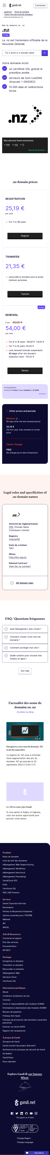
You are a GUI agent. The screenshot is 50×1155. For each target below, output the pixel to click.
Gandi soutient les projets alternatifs (19, 1045)
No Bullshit (7, 1053)
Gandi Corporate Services (14, 903)
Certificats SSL (9, 888)
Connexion (40, 5)
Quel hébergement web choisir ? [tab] (25, 629)
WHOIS (6, 927)
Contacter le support (12, 938)
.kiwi (8, 144)
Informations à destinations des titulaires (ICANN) (25, 1008)
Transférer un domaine (13, 965)
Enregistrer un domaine (13, 961)
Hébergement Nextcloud (14, 872)
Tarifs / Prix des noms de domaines (18, 15)
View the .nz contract (20, 566)
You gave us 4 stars (25, 1117)
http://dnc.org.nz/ (18, 557)
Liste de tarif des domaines (15, 860)
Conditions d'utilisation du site (16, 996)
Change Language (25, 1142)
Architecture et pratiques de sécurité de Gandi (24, 1049)
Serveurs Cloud (9, 977)
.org (16, 144)
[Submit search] (45, 53)
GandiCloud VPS (10, 880)
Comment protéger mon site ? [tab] (24, 647)
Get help (25, 670)
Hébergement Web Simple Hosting (18, 864)
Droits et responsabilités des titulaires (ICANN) (23, 1004)
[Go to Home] (15, 5)
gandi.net (8, 12)
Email (5, 884)
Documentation (9, 946)
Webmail (6, 919)
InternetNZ (14, 539)
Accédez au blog (25, 712)
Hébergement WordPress (14, 868)
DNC (11, 527)
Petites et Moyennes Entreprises (17, 911)
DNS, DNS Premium (11, 892)
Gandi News (8, 1057)
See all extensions (36, 150)
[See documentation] (16, 418)
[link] (12, 1113)
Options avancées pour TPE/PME (17, 915)
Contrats (7, 1000)
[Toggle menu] (4, 5)
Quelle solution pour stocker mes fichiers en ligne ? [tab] (26, 657)
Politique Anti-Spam (11, 1016)
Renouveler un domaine (13, 969)
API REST (7, 950)
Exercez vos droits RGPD (14, 1027)
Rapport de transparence (14, 1031)
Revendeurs (8, 907)
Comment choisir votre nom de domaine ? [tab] (25, 638)
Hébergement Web (11, 973)
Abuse (5, 992)
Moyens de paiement (12, 1012)
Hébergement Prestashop (14, 876)
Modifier (42, 394)
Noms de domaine (22, 12)
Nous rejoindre (9, 1061)
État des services (10, 942)
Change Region (24, 1138)
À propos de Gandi (11, 1041)
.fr (23, 144)
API (4, 923)
